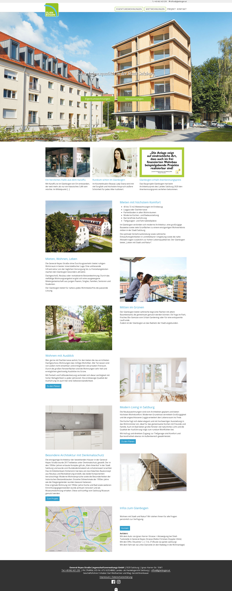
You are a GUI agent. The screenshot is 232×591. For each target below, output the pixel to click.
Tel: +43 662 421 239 (71, 570)
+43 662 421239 (160, 1)
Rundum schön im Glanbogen (108, 179)
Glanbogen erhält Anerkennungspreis (160, 179)
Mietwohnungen (155, 9)
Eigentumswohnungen (129, 9)
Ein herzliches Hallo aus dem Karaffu (65, 179)
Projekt (171, 9)
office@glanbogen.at (179, 1)
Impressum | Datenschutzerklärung (116, 577)
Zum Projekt (52, 498)
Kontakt (182, 9)
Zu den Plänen (53, 386)
